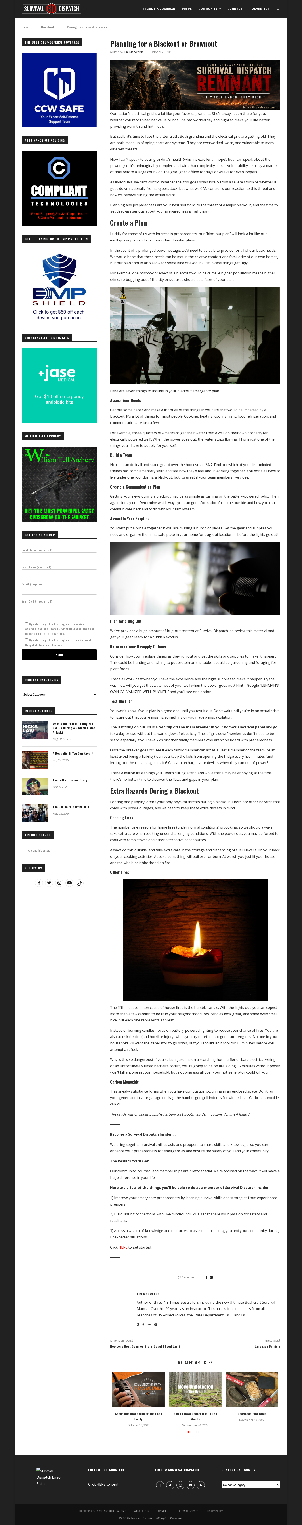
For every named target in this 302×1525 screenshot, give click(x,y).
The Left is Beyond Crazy (70, 780)
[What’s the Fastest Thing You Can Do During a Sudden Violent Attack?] (35, 730)
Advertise (260, 8)
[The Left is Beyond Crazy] (35, 786)
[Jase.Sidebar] (59, 350)
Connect (235, 8)
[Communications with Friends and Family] (138, 1389)
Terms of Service (188, 1511)
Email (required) (33, 584)
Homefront (47, 27)
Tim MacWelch (133, 52)
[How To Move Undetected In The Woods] (195, 1389)
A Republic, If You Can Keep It (73, 753)
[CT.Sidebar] (59, 153)
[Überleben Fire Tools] (252, 1389)
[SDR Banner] (195, 62)
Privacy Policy (214, 1511)
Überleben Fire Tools (252, 1413)
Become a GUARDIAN (159, 8)
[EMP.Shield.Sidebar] (59, 252)
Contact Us (163, 1511)
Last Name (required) (37, 567)
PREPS (187, 8)
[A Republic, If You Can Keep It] (35, 760)
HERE (123, 1247)
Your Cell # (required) (37, 601)
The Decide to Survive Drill (71, 806)
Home (25, 27)
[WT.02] (59, 449)
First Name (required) (37, 550)
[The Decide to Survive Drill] (35, 813)
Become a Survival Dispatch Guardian (102, 1511)
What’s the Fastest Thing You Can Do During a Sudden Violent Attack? (75, 727)
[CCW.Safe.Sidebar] (59, 55)
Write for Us (141, 1511)
